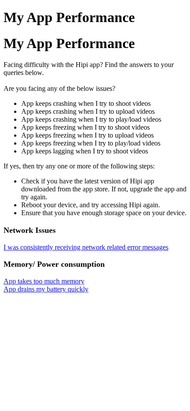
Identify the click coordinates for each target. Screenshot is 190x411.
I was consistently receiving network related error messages (86, 247)
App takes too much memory (44, 281)
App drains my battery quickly (46, 289)
